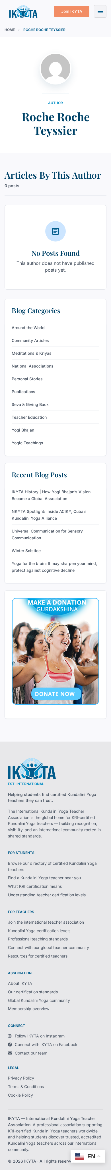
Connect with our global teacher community (48, 947)
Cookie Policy (20, 1095)
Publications (23, 391)
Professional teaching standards (38, 938)
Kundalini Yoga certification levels (39, 930)
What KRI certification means (35, 886)
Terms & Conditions (26, 1086)
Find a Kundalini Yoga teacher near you (44, 877)
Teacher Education (29, 417)
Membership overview (28, 1008)
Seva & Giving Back (30, 404)
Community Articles (30, 340)
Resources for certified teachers (37, 956)
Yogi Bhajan (23, 430)
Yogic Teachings (27, 442)
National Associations (33, 366)
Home (10, 30)
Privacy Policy (21, 1078)
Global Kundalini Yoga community (39, 1000)
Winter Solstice (26, 550)
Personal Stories (27, 378)
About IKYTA (20, 983)
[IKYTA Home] (32, 768)
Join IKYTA (71, 11)
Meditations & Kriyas (32, 353)
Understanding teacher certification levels (47, 894)
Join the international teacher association (46, 922)
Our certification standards (33, 991)
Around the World (28, 327)
